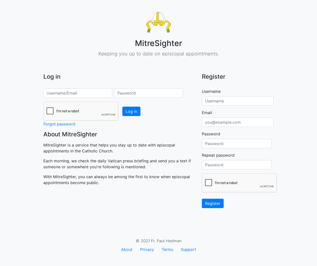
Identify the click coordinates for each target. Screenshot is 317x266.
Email (207, 112)
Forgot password (59, 123)
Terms (167, 249)
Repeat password (218, 155)
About (126, 249)
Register (212, 203)
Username (211, 91)
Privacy (147, 249)
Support (188, 249)
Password (211, 133)
